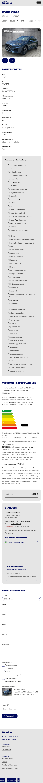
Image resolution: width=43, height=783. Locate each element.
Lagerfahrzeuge (8, 21)
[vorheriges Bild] (5, 60)
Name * (4, 604)
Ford (22, 21)
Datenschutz (6, 750)
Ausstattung (9, 160)
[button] (39, 598)
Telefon (4, 634)
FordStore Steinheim (9, 765)
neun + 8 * (5, 705)
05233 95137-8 (15, 573)
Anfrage (19, 780)
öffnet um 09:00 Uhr (22, 526)
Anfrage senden (9, 716)
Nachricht (5, 644)
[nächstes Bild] (12, 60)
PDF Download (11, 780)
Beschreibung (21, 160)
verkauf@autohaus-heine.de (20, 521)
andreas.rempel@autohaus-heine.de (23, 576)
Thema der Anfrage (9, 687)
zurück (2, 780)
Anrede (4, 595)
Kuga (31, 21)
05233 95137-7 (16, 524)
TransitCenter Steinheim (10, 768)
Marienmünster (7, 758)
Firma (4, 624)
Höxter (4, 762)
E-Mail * (4, 614)
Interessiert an (7, 662)
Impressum (6, 746)
